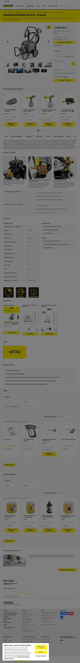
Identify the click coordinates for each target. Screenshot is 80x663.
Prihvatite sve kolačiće (41, 647)
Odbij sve (41, 652)
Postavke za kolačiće (41, 656)
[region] (25, 652)
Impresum (11, 658)
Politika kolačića (21, 657)
